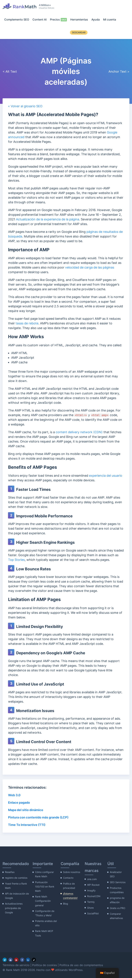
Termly (91, 901)
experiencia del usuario (105, 475)
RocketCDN (93, 896)
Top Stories (16, 560)
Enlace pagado (19, 802)
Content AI (39, 19)
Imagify (91, 890)
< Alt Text (10, 71)
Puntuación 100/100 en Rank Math (44, 886)
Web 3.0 (14, 795)
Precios (55, 19)
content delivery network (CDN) (79, 432)
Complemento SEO (16, 19)
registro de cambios (16, 877)
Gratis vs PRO (117, 908)
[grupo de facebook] (10, 960)
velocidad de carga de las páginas (89, 267)
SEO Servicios (117, 882)
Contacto (68, 877)
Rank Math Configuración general (43, 901)
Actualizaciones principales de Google (14, 908)
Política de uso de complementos (81, 965)
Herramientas (79, 19)
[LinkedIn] (28, 960)
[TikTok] (34, 960)
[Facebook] (22, 960)
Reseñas (9, 872)
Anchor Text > (118, 71)
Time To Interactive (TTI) (26, 825)
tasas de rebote (27, 323)
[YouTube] (16, 960)
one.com (92, 879)
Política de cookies (44, 965)
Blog (65, 903)
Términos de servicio (16, 965)
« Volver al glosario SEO (25, 106)
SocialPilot (93, 913)
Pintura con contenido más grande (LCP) (38, 817)
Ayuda (95, 19)
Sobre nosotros (71, 872)
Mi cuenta (109, 19)
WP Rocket (93, 884)
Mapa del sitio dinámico (25, 810)
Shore (90, 907)
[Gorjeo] (5, 960)
